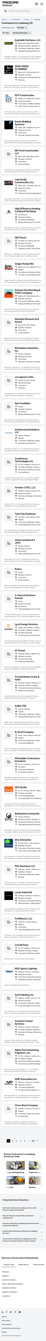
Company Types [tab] (8, 1264)
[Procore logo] (11, 2)
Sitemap (4, 1332)
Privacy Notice (6, 1320)
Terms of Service (7, 1324)
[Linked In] (2, 1312)
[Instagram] (15, 1312)
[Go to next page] (37, 1141)
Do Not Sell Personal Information (11, 1328)
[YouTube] (20, 1312)
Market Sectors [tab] (24, 1264)
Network (7, 5)
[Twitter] (11, 1312)
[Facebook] (6, 1312)
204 (33, 1141)
